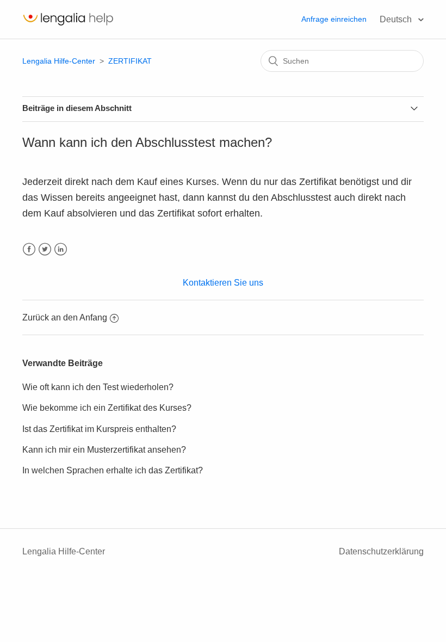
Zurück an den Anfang (64, 317)
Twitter (45, 249)
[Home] (68, 24)
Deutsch (397, 19)
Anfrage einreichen (334, 19)
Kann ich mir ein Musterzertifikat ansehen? (104, 449)
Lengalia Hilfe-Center (59, 61)
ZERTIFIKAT (130, 61)
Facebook (29, 249)
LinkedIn (60, 249)
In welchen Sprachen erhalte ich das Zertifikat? (112, 470)
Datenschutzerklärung (381, 551)
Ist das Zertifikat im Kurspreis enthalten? (99, 429)
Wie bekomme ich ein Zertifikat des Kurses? (106, 407)
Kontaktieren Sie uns (223, 282)
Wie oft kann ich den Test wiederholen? (98, 387)
